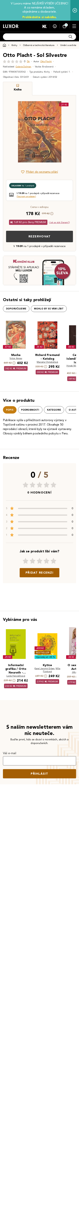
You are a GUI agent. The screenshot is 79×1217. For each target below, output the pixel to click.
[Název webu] (11, 26)
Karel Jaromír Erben (45, 668)
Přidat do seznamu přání (42, 172)
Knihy (14, 45)
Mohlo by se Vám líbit (49, 308)
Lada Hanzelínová (15, 675)
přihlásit (39, 773)
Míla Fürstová (51, 670)
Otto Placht (46, 61)
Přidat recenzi (39, 572)
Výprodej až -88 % (45, 657)
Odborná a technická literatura (39, 45)
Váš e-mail (9, 753)
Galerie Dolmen (23, 66)
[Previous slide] (12, 131)
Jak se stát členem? (59, 222)
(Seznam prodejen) (26, 196)
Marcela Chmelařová (47, 362)
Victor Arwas (16, 358)
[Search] (70, 37)
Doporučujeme (16, 308)
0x (28, 61)
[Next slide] (66, 131)
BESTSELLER (42, 652)
